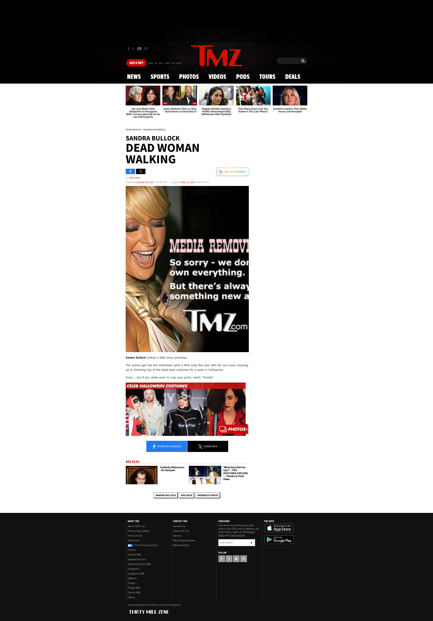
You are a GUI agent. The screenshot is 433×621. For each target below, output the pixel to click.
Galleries (132, 578)
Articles (132, 550)
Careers (177, 535)
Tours (267, 77)
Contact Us (179, 526)
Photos (189, 77)
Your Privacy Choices (145, 545)
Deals (292, 77)
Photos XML (134, 592)
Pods (242, 77)
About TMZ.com (136, 526)
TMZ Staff (134, 177)
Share (168, 446)
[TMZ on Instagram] (146, 48)
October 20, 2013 (145, 182)
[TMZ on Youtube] (139, 48)
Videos (217, 77)
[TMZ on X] (133, 48)
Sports (160, 77)
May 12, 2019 (188, 182)
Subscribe (251, 542)
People (131, 583)
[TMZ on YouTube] (236, 558)
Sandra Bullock (165, 495)
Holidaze (186, 495)
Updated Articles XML (139, 564)
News (134, 77)
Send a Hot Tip (181, 531)
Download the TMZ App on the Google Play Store (279, 539)
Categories (134, 569)
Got (136, 63)
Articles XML (134, 554)
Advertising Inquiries (184, 540)
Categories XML (136, 573)
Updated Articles (137, 559)
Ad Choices (134, 540)
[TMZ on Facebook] (128, 48)
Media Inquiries (181, 545)
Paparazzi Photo (207, 495)
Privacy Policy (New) (138, 531)
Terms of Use (135, 535)
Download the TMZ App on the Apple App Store (279, 528)
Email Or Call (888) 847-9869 (164, 63)
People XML (134, 587)
